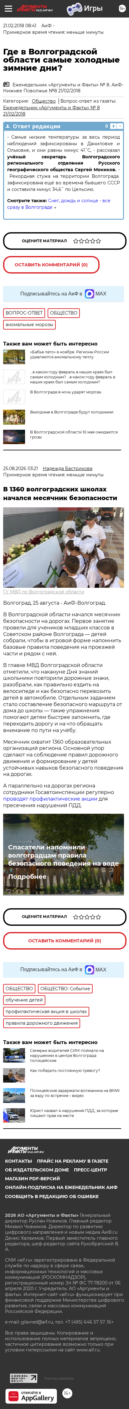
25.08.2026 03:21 (20, 468)
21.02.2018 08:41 (19, 25)
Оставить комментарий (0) (51, 265)
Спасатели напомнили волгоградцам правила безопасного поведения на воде (63, 855)
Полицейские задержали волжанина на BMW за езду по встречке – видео (75, 1093)
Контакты (18, 1161)
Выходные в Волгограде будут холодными (71, 412)
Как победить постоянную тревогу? (65, 1070)
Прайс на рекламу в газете (72, 1161)
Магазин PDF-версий (32, 1178)
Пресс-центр (90, 1170)
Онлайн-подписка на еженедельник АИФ (61, 1187)
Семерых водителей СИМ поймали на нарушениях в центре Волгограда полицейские (67, 1055)
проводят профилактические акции (50, 799)
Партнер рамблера (59, 1378)
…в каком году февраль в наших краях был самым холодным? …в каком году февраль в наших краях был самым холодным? (72, 377)
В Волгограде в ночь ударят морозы (65, 392)
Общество (44, 101)
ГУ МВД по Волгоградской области (43, 592)
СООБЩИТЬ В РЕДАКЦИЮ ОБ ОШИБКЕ (52, 1196)
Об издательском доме (37, 1170)
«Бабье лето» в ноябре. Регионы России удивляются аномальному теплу (69, 354)
